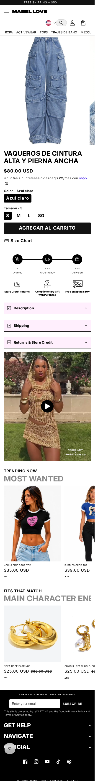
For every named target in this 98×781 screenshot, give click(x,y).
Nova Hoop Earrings (17, 666)
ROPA (9, 32)
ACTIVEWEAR (26, 32)
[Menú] (6, 11)
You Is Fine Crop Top (17, 565)
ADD (6, 576)
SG (41, 215)
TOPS (44, 32)
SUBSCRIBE (72, 704)
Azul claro (17, 198)
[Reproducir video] (47, 406)
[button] (61, 22)
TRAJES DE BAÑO (64, 32)
